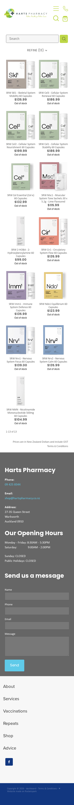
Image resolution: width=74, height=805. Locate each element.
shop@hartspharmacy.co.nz (22, 498)
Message (10, 633)
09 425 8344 (13, 484)
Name (8, 589)
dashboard (31, 788)
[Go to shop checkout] (65, 18)
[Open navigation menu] (56, 8)
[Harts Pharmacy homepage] (28, 13)
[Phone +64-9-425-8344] (65, 8)
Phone (8, 604)
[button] (56, 18)
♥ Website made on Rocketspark (33, 790)
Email (8, 619)
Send (14, 665)
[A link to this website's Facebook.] (9, 762)
